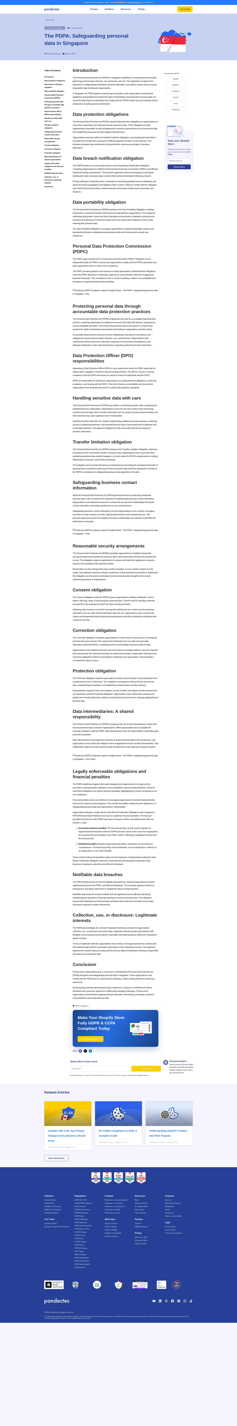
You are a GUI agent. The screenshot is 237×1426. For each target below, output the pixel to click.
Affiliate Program (141, 1227)
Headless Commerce (52, 1206)
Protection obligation (52, 153)
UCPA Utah (79, 1238)
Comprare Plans (141, 1240)
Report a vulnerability (173, 1216)
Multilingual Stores (51, 1213)
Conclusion (48, 187)
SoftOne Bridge (111, 1227)
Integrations (169, 1206)
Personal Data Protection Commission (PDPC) (53, 96)
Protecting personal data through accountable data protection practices (54, 105)
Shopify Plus (49, 1203)
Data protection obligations (54, 81)
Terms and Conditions (173, 1233)
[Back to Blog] (45, 20)
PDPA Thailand (80, 1254)
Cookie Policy (170, 1230)
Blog (136, 1200)
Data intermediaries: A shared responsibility (52, 158)
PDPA (77, 1006)
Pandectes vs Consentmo (115, 1206)
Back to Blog (50, 20)
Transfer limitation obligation (51, 126)
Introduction (49, 77)
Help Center (139, 1210)
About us (168, 1200)
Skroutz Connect (111, 1223)
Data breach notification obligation (53, 85)
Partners (138, 1223)
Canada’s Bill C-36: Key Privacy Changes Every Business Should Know (66, 1135)
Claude (175, 79)
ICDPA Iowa (79, 1216)
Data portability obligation (54, 91)
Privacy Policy (170, 1227)
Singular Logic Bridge (113, 1233)
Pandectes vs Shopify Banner (116, 1200)
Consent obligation (51, 145)
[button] (99, 9)
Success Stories (141, 1203)
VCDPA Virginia (80, 1242)
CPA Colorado (80, 1206)
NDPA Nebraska (81, 1222)
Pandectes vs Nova (112, 1213)
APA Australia (80, 1267)
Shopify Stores (50, 1200)
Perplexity (175, 110)
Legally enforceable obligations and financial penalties (53, 166)
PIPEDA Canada (81, 1248)
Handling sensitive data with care (53, 119)
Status (167, 1210)
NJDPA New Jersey (82, 1229)
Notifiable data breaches (53, 173)
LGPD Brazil (79, 1245)
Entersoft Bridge (111, 1230)
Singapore (84, 1006)
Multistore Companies (52, 1210)
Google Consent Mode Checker (56, 1227)
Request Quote (141, 1244)
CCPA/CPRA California (83, 1203)
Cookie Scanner (50, 1223)
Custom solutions (111, 1236)
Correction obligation (52, 149)
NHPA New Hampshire (83, 1226)
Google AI (175, 91)
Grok (176, 103)
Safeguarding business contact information (53, 133)
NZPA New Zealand (82, 1264)
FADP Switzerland (82, 1258)
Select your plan (141, 1237)
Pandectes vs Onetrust (113, 1203)
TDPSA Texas (80, 1235)
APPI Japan (79, 1251)
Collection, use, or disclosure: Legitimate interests (52, 180)
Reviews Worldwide (134, 2)
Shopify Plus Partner (173, 1203)
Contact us (169, 1213)
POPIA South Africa (82, 1261)
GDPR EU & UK (81, 1200)
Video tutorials (140, 1213)
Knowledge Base (141, 1206)
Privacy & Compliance (54, 28)
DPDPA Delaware (81, 1213)
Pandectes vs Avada (112, 1210)
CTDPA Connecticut (82, 1210)
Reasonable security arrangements (52, 140)
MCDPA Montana (81, 1219)
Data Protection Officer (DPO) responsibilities (53, 112)
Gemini (175, 97)
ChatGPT (175, 85)
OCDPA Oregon (81, 1232)
